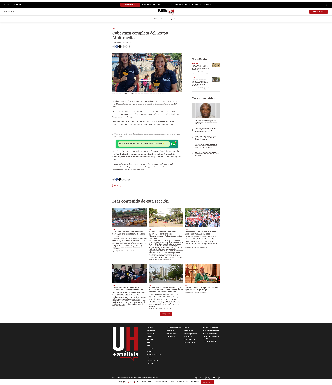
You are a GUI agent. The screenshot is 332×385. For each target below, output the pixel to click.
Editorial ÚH (158, 19)
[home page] (166, 12)
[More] (162, 4)
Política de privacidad (129, 383)
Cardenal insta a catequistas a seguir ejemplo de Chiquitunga (201, 289)
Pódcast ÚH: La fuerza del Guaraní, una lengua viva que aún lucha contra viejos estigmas (200, 67)
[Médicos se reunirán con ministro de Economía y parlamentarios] (202, 217)
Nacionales (195, 63)
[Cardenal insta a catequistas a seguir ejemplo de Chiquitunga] (202, 273)
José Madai (206, 72)
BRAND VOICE (208, 5)
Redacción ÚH (206, 88)
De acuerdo (207, 382)
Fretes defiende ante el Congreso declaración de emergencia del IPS (127, 289)
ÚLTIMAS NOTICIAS (130, 5)
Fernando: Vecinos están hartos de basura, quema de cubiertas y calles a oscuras (128, 234)
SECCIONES (157, 5)
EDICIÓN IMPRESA (318, 12)
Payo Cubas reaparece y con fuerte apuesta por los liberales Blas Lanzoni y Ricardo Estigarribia (207, 138)
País (113, 28)
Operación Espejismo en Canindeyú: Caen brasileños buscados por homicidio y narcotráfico (206, 130)
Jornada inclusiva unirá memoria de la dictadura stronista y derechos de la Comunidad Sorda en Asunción (200, 82)
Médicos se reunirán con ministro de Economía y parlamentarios (201, 233)
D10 (176, 5)
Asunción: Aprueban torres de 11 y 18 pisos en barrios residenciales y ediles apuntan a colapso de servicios (166, 290)
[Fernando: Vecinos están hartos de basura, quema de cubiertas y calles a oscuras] (129, 217)
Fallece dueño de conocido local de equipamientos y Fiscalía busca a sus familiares (206, 122)
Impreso (116, 185)
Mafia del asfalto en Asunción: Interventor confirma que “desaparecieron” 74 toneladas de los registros (165, 235)
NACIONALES (147, 5)
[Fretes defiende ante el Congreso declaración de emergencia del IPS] (129, 273)
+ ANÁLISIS (169, 5)
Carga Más (166, 314)
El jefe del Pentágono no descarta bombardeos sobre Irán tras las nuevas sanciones (207, 154)
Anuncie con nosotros (173, 328)
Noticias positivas (171, 19)
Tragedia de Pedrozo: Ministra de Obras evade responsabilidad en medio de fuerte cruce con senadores (207, 146)
